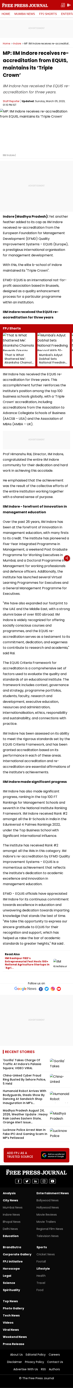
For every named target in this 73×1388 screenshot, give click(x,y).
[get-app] (69, 5)
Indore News (11, 1215)
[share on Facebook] (18, 1181)
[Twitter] (47, 989)
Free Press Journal (25, 5)
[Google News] (25, 989)
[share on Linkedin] (35, 1181)
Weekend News (15, 1337)
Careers (54, 1355)
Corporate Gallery (17, 1254)
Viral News (11, 1330)
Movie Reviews (46, 1215)
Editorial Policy (36, 1355)
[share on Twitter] (27, 1181)
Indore (17, 43)
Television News (47, 1236)
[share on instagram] (44, 1181)
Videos (8, 1323)
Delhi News (10, 1229)
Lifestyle (43, 1269)
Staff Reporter (11, 101)
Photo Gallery (13, 1308)
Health (41, 1276)
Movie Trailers (46, 1222)
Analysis (9, 1193)
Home (6, 13)
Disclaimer (14, 1362)
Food (39, 1290)
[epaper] (63, 5)
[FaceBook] (41, 989)
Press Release (13, 1344)
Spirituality (11, 1290)
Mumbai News (24, 13)
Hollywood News (47, 1207)
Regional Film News (49, 1229)
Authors (54, 1369)
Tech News (11, 1315)
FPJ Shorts (48, 13)
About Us (16, 1355)
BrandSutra (12, 1247)
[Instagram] (53, 989)
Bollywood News (47, 1200)
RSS (43, 1369)
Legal (7, 1276)
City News (10, 1200)
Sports (41, 1247)
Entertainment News (52, 1193)
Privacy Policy (34, 1362)
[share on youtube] (52, 1181)
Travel (40, 1283)
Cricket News (45, 1254)
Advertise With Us (25, 1369)
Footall (41, 1261)
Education (11, 1236)
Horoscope (11, 1269)
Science (9, 1283)
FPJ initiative (13, 1261)
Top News (10, 1301)
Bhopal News (11, 1222)
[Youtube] (59, 989)
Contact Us (55, 1362)
